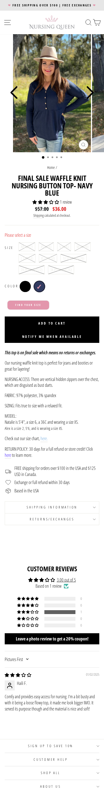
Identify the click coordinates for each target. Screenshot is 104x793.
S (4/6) (64, 246)
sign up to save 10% (50, 746)
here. (44, 439)
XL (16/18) (48, 258)
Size (9, 247)
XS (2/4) (46, 246)
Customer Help (51, 759)
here (8, 455)
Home (51, 167)
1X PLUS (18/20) (73, 258)
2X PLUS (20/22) (31, 269)
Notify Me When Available (52, 336)
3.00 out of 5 (66, 580)
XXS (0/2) (27, 246)
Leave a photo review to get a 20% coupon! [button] (52, 639)
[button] (46, 202)
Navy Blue (39, 286)
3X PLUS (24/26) (61, 269)
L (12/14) (27, 258)
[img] (18, 675)
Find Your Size (28, 305)
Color (12, 286)
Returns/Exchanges (52, 519)
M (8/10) (82, 246)
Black (25, 286)
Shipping (38, 215)
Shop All (50, 772)
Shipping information (52, 507)
